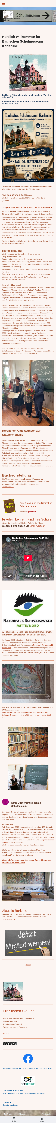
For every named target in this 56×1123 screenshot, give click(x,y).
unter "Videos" (37, 526)
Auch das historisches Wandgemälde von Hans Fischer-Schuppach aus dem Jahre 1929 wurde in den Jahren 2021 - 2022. (27, 714)
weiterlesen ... (8, 487)
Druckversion (12, 1114)
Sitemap (22, 1114)
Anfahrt (6, 1033)
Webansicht (47, 1114)
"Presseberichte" (9, 919)
